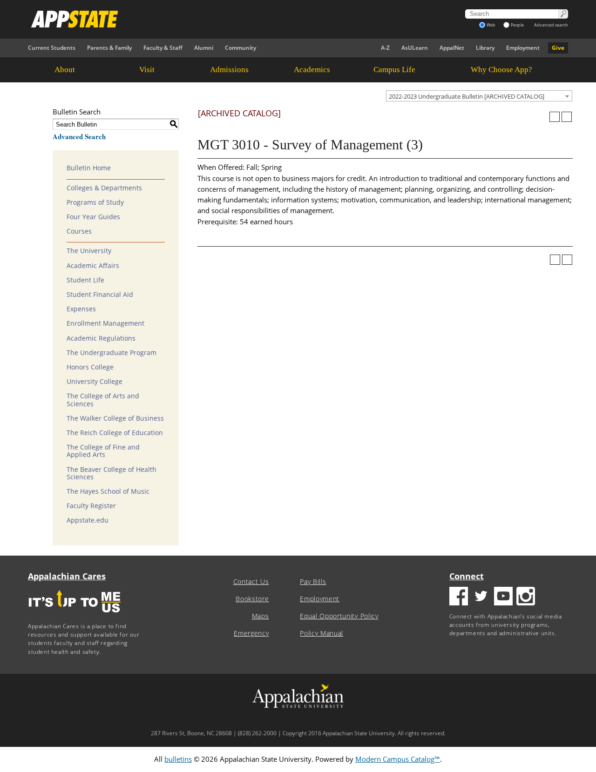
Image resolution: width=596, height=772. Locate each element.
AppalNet (452, 48)
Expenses (81, 309)
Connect (466, 576)
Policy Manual (321, 633)
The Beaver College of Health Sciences (111, 473)
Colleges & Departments (104, 188)
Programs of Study (95, 202)
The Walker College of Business (115, 418)
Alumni (203, 48)
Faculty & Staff (163, 48)
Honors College (90, 367)
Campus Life (394, 69)
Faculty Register (91, 506)
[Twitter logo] (481, 597)
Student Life (85, 280)
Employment (523, 48)
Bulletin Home (89, 168)
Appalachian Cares (67, 576)
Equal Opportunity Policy (339, 616)
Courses (79, 231)
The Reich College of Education (115, 433)
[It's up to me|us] (74, 615)
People (517, 25)
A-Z (385, 48)
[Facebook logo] (458, 597)
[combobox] (479, 95)
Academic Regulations (101, 338)
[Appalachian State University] (214, 19)
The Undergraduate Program (111, 353)
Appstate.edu (87, 520)
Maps (260, 616)
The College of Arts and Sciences (103, 400)
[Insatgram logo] (525, 597)
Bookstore (252, 599)
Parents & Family (109, 48)
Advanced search (551, 25)
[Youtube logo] (503, 597)
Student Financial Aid (100, 294)
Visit (147, 69)
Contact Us (251, 581)
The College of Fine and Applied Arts (103, 451)
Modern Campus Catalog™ (397, 759)
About (64, 69)
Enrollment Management (105, 323)
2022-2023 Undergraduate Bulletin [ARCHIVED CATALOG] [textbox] (466, 96)
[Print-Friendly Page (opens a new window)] (554, 117)
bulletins (178, 759)
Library (485, 48)
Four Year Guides (93, 217)
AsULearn (414, 48)
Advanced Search (79, 136)
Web (491, 25)
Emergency (251, 633)
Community (240, 48)
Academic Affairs (93, 266)
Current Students (51, 48)
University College (94, 381)
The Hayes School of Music (108, 491)
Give (558, 48)
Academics (312, 69)
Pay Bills (313, 581)
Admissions (229, 69)
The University (89, 251)
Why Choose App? (501, 69)
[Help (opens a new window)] (567, 117)
